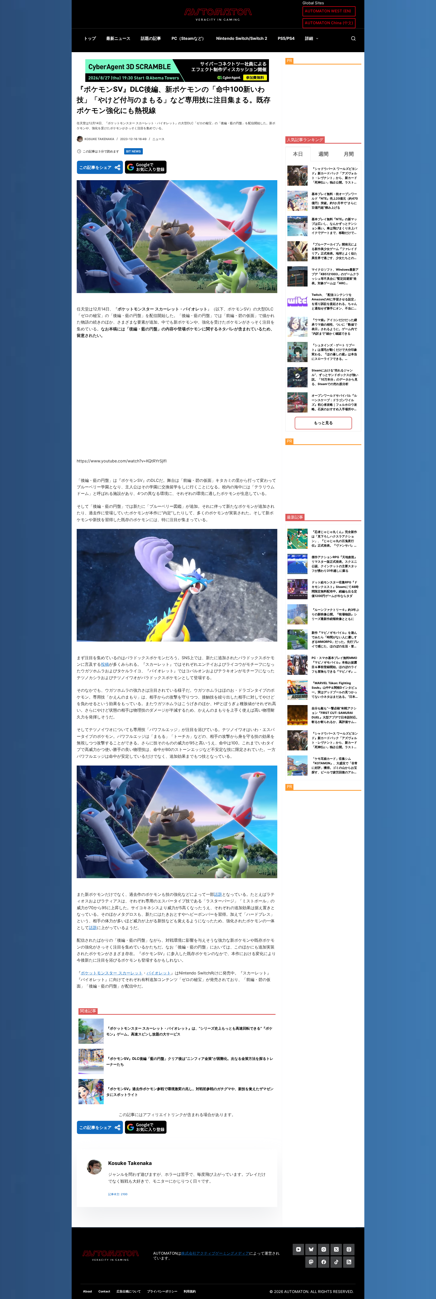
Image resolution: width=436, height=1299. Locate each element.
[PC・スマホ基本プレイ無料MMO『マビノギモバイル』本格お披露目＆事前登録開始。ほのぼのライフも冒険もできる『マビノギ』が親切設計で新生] (297, 665)
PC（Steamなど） (189, 38)
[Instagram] (323, 1249)
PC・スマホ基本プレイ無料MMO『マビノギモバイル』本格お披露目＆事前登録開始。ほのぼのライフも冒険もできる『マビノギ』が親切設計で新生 (334, 667)
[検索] (353, 38)
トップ (90, 38)
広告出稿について (129, 1291)
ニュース (158, 139)
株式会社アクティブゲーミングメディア (215, 1253)
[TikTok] (336, 1262)
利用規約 (190, 1291)
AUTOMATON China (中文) (329, 22)
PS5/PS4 (286, 38)
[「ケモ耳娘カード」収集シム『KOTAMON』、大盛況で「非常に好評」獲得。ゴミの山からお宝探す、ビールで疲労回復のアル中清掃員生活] (297, 765)
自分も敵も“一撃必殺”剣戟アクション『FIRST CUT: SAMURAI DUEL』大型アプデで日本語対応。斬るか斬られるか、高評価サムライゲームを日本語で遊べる (335, 717)
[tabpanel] (323, 296)
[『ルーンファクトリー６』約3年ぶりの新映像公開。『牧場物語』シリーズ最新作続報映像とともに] (297, 614)
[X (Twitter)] (336, 1249)
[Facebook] (323, 1262)
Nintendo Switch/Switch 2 (241, 38)
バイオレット (159, 972)
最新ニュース (118, 38)
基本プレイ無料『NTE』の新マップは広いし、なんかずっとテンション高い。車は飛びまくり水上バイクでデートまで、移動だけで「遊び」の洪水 (334, 228)
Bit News (133, 151)
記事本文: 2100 (117, 1194)
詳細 (309, 38)
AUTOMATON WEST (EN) (328, 11)
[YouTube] (298, 1249)
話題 (218, 894)
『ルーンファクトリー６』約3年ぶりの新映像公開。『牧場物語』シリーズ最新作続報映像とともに (335, 614)
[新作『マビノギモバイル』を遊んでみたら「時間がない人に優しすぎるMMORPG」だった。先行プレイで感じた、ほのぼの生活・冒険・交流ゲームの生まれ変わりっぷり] (297, 639)
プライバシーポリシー (162, 1291)
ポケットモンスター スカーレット (112, 972)
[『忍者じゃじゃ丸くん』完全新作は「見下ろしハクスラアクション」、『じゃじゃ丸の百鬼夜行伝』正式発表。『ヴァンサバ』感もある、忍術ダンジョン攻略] (297, 539)
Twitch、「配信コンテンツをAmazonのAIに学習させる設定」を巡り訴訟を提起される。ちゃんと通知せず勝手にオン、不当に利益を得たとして (334, 304)
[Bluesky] (311, 1249)
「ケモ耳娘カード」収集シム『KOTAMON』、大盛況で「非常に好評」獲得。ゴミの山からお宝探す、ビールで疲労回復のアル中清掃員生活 (335, 768)
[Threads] (349, 1249)
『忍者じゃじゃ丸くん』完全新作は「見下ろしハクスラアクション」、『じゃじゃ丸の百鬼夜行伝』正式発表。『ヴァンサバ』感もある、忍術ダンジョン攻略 (334, 541)
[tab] (298, 154)
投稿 (105, 664)
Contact (104, 1291)
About (87, 1291)
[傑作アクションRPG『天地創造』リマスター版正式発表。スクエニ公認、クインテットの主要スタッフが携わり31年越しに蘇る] (297, 564)
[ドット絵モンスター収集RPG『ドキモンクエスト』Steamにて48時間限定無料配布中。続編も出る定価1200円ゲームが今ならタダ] (297, 589)
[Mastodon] (311, 1262)
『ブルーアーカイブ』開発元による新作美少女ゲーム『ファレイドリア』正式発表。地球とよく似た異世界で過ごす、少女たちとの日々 (334, 253)
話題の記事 (151, 38)
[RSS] (349, 1262)
